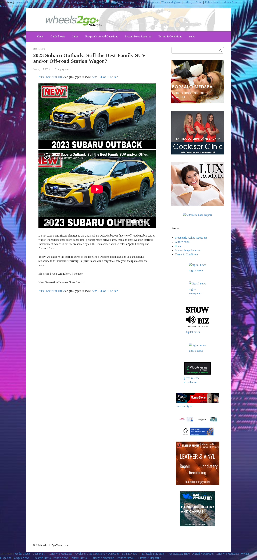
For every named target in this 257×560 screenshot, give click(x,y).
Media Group (80, 6)
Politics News (23, 6)
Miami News (50, 2)
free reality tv (184, 406)
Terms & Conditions (170, 36)
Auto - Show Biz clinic (51, 76)
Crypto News (21, 557)
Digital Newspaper (123, 2)
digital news (196, 270)
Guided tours (58, 36)
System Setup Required (138, 36)
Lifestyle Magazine (73, 2)
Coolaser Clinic (143, 6)
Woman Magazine (171, 2)
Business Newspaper (27, 2)
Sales (75, 36)
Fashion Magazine (99, 2)
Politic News (212, 2)
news (192, 36)
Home (40, 36)
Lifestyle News (193, 2)
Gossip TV (97, 6)
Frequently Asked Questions (101, 36)
